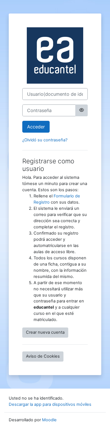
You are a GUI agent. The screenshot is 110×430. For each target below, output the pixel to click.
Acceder (36, 127)
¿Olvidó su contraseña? (44, 139)
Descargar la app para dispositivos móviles (50, 404)
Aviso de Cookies (43, 356)
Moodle (49, 419)
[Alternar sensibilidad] (81, 110)
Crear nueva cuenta (45, 332)
